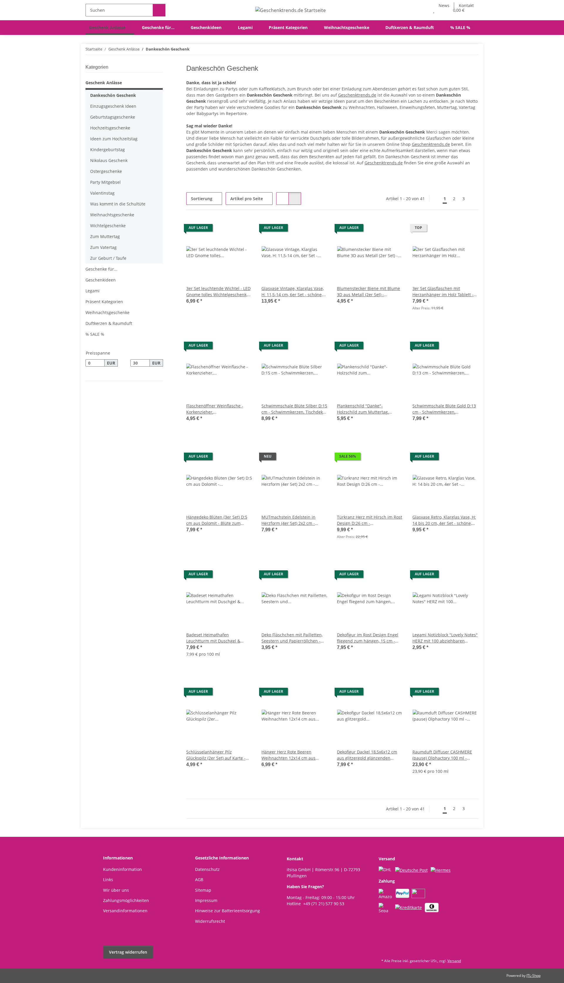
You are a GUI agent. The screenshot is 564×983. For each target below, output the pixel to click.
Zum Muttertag (105, 236)
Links (108, 879)
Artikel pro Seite (246, 198)
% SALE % (94, 334)
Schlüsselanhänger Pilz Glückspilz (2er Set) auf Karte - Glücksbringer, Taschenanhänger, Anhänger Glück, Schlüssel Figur (219, 755)
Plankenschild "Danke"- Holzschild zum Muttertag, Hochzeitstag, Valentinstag (363, 409)
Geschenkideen (100, 280)
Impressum (206, 900)
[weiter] (473, 199)
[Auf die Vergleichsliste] (226, 229)
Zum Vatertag (103, 247)
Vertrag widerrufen (128, 952)
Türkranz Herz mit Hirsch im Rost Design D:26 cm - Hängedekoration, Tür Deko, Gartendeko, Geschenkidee (369, 520)
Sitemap (203, 890)
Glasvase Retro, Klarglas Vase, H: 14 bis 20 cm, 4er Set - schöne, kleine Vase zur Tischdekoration (444, 520)
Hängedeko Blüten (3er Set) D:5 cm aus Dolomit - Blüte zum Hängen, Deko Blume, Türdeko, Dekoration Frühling (216, 520)
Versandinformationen (125, 910)
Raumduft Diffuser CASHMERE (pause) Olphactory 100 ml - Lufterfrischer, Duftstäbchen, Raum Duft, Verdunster (442, 755)
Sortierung (201, 198)
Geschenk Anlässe (103, 82)
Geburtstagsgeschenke (112, 117)
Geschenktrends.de (357, 95)
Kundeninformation (122, 869)
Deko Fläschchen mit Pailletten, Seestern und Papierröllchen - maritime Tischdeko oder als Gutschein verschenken (292, 638)
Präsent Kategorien (104, 301)
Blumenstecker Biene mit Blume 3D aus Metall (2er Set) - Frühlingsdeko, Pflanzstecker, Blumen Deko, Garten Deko (368, 292)
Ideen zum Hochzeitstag (113, 138)
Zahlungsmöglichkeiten (126, 900)
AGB (199, 879)
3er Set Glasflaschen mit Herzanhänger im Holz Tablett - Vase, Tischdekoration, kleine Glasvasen (443, 292)
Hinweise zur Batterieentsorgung (227, 910)
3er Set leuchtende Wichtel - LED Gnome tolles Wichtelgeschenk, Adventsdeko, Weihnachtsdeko (218, 292)
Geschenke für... (101, 269)
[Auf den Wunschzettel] (242, 229)
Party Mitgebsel (105, 182)
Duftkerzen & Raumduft (108, 323)
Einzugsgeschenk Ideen (113, 106)
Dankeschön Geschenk (113, 95)
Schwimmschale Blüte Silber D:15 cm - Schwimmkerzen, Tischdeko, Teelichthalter (294, 409)
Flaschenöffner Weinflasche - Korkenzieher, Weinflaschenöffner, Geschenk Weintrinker (216, 409)
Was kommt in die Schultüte (117, 204)
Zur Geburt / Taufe (108, 258)
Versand (454, 960)
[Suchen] (159, 10)
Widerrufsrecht (210, 921)
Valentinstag (102, 193)
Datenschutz (207, 869)
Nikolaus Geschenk (108, 160)
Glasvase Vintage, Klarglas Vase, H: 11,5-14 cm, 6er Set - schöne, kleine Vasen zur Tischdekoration (293, 292)
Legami (92, 291)
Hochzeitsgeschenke (110, 128)
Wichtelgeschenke (108, 225)
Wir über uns (116, 890)
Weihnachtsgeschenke (112, 214)
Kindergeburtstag (107, 149)
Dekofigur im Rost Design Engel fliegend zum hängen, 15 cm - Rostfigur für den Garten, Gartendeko (367, 638)
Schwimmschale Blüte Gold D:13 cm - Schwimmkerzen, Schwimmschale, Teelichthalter (444, 409)
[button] (422, 10)
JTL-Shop (533, 975)
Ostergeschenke (106, 171)
